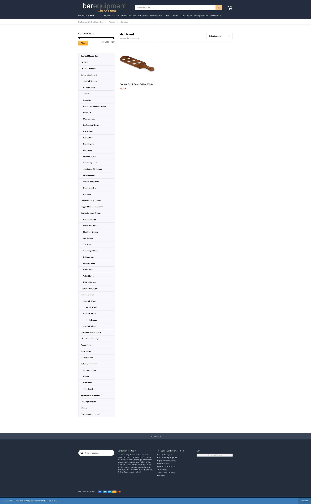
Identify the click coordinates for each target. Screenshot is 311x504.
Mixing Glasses (89, 87)
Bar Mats (87, 194)
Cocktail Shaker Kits (128, 15)
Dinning (84, 408)
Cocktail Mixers (89, 326)
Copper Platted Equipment (92, 207)
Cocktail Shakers (90, 81)
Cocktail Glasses (156, 15)
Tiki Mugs (87, 244)
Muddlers (87, 112)
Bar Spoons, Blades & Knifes (94, 106)
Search (219, 7)
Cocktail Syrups (89, 301)
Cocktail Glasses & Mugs (91, 213)
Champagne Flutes (90, 251)
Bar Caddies (88, 138)
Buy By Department (86, 15)
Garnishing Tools (90, 163)
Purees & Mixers (186, 15)
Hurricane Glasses (90, 232)
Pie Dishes (87, 383)
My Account (215, 15)
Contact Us (161, 475)
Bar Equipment (89, 144)
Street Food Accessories (166, 472)
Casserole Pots (89, 370)
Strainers (87, 100)
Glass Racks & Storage (90, 339)
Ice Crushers (88, 131)
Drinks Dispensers (171, 15)
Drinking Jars (88, 257)
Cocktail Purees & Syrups (166, 466)
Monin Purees (91, 320)
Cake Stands (88, 389)
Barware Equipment (89, 75)
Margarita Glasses (90, 226)
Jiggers (86, 94)
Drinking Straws (89, 156)
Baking (86, 376)
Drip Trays (87, 150)
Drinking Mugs (89, 263)
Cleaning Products (88, 402)
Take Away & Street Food (91, 395)
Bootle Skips (86, 351)
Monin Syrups (143, 15)
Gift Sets (115, 15)
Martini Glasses (89, 219)
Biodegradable (87, 358)
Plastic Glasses (89, 282)
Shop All (107, 15)
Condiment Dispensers (92, 169)
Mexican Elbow (89, 119)
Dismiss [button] (304, 501)
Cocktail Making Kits (89, 56)
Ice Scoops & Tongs (91, 125)
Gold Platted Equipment (91, 200)
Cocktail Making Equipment (167, 457)
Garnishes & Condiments (91, 332)
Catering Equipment (201, 15)
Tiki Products (162, 469)
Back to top (154, 436)
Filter (83, 43)
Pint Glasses (88, 270)
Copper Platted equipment (166, 460)
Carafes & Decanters (89, 288)
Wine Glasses (88, 276)
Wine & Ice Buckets (91, 182)
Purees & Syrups (87, 295)
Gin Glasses (88, 238)
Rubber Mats (86, 345)
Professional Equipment (90, 414)
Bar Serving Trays (90, 188)
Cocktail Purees (89, 314)
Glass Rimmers (89, 175)
